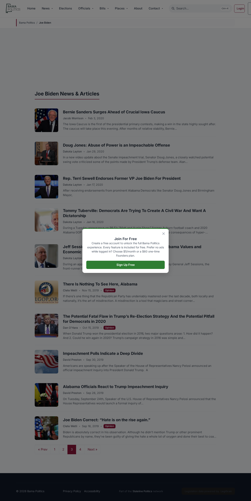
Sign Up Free (125, 265)
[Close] (163, 233)
